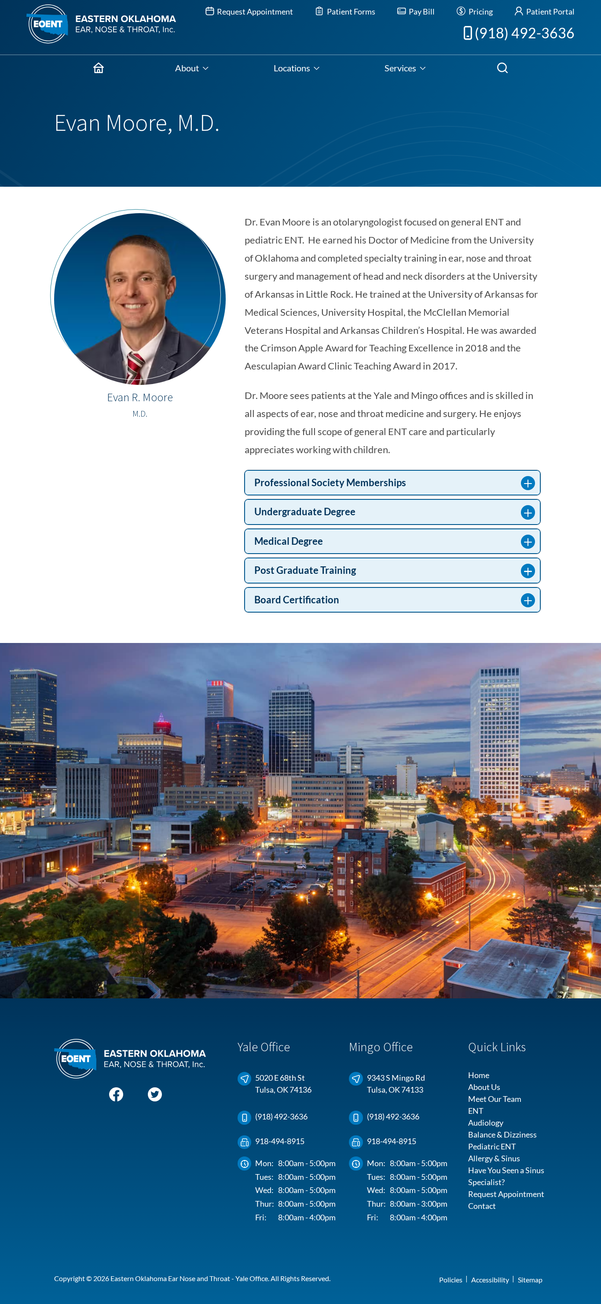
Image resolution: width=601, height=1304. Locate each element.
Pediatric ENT (492, 1146)
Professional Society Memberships (330, 482)
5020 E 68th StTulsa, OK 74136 (283, 1083)
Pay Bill (421, 11)
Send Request (392, 887)
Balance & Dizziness (502, 1134)
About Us (484, 1087)
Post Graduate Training (305, 570)
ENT (476, 1111)
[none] (192, 68)
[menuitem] (98, 68)
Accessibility (490, 1279)
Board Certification (296, 600)
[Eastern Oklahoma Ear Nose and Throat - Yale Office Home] (88, 27)
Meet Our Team (494, 1099)
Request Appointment (254, 11)
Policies (450, 1279)
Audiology (485, 1122)
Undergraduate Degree (304, 511)
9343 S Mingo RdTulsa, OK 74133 (396, 1083)
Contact (482, 1206)
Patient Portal (550, 11)
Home (478, 1075)
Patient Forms (350, 11)
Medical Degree (288, 541)
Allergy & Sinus (494, 1158)
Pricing (479, 11)
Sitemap (530, 1279)
